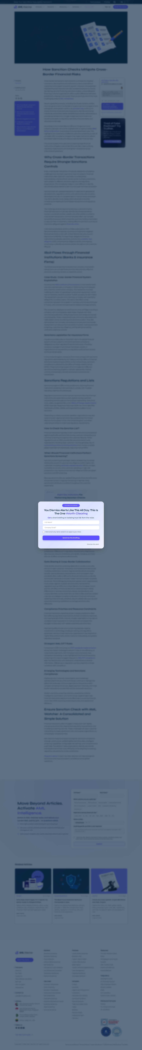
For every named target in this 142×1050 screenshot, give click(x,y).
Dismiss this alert (93, 544)
